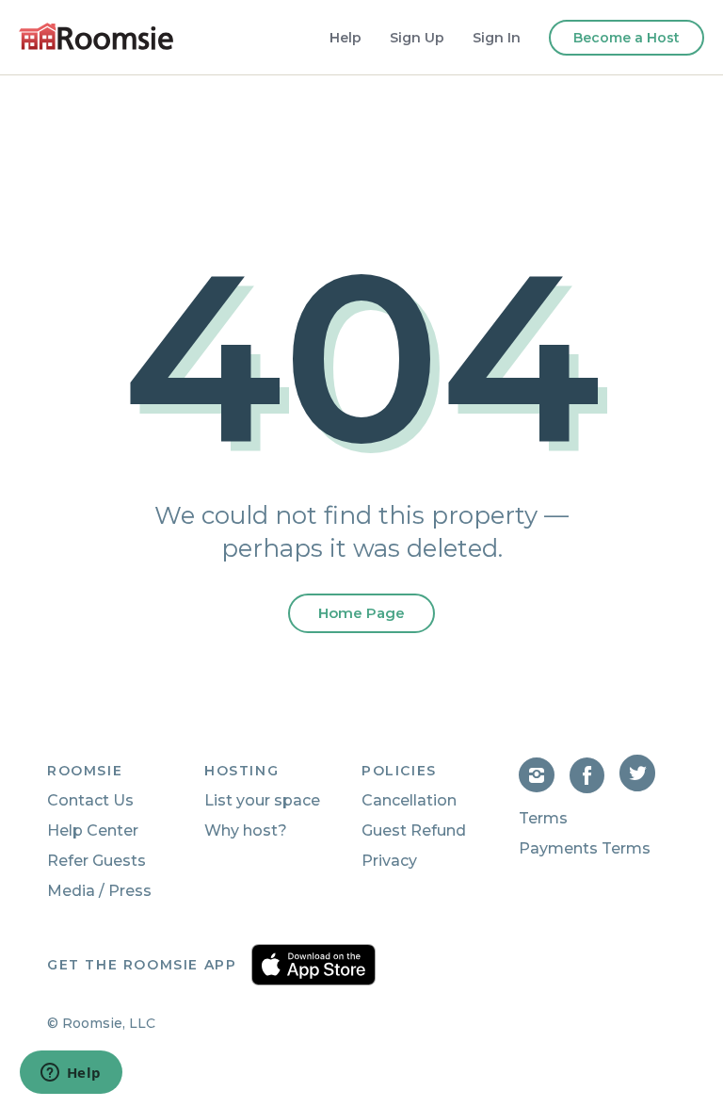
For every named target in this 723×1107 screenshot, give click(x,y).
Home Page (361, 613)
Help (345, 37)
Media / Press (99, 891)
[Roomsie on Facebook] (595, 788)
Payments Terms (585, 848)
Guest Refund (414, 830)
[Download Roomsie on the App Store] (313, 964)
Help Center (92, 830)
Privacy (389, 861)
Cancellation (409, 800)
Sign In (497, 37)
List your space (262, 800)
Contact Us (90, 800)
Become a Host (626, 37)
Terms (543, 818)
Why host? (245, 830)
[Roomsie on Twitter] (639, 788)
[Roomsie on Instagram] (544, 788)
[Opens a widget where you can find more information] (70, 1074)
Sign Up (417, 37)
